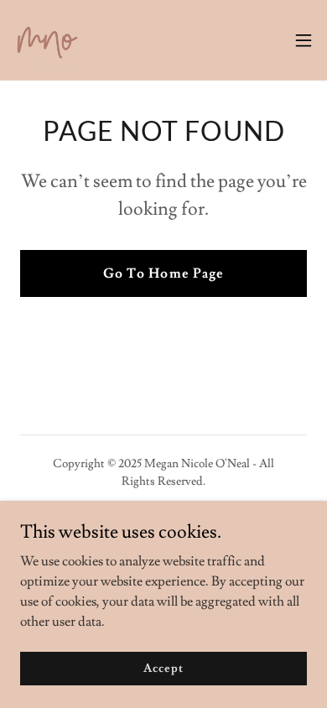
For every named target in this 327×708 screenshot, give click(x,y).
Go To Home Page (163, 273)
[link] (46, 40)
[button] (303, 40)
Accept (163, 667)
